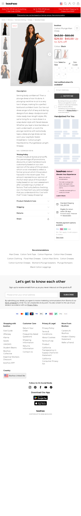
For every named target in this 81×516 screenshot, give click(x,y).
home (3, 20)
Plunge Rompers (64, 263)
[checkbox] (55, 106)
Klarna (6, 337)
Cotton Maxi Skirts (50, 259)
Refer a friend (68, 343)
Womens (10, 20)
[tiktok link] (51, 387)
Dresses (30, 20)
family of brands (11, 303)
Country (6, 371)
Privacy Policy (71, 110)
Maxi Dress (14, 254)
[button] (61, 4)
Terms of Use (47, 341)
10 (63, 70)
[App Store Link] (40, 400)
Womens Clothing (20, 20)
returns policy (67, 215)
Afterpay (7, 334)
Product (45, 344)
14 (76, 70)
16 (57, 76)
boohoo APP (9, 363)
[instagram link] (30, 387)
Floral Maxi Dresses (32, 259)
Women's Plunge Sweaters (44, 263)
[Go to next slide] (49, 54)
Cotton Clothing (14, 259)
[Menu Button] (3, 3)
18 (63, 76)
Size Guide (8, 331)
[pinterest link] (35, 387)
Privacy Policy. (32, 305)
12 (70, 70)
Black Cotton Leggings (40, 267)
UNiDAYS (7, 344)
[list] (31, 54)
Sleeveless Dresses (39, 20)
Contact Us (28, 352)
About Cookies (48, 337)
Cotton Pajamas (45, 254)
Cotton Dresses (67, 259)
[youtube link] (46, 387)
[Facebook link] (40, 387)
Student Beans (9, 348)
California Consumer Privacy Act (50, 361)
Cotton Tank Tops (28, 254)
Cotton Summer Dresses (19, 263)
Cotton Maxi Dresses (63, 254)
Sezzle (6, 341)
